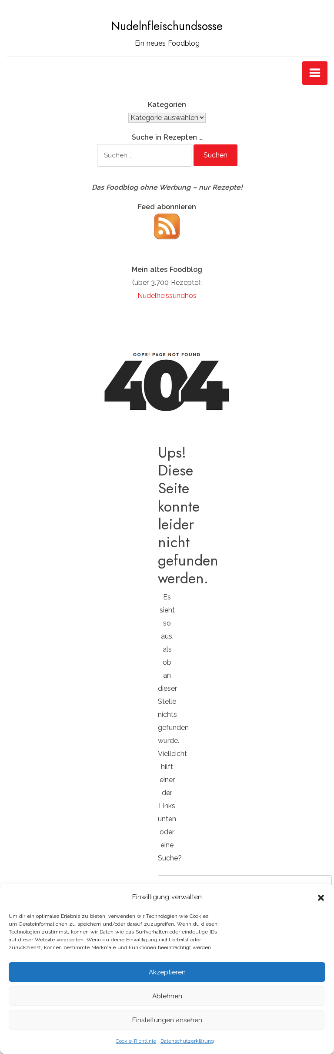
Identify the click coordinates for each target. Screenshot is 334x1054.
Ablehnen (167, 996)
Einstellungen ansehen (167, 1020)
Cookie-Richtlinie (136, 1041)
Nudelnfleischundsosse (167, 26)
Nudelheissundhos (167, 295)
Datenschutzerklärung (187, 1041)
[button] (321, 897)
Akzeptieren (167, 972)
